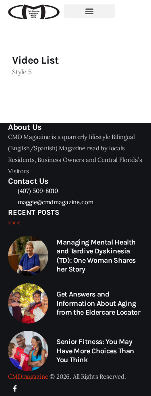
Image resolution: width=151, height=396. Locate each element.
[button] (89, 11)
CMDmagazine (28, 376)
